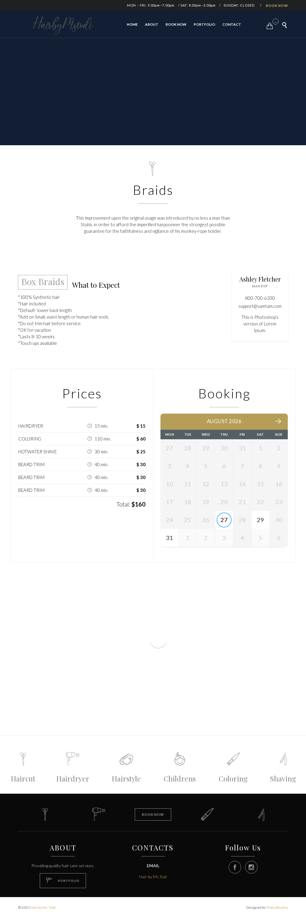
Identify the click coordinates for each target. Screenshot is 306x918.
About (151, 24)
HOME (132, 24)
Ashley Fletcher (260, 279)
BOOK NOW (277, 5)
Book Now (176, 24)
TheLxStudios (277, 907)
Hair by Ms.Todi (153, 876)
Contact (231, 24)
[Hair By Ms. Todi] (63, 25)
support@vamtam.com (259, 306)
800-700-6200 (260, 298)
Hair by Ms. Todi (43, 907)
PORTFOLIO (204, 24)
